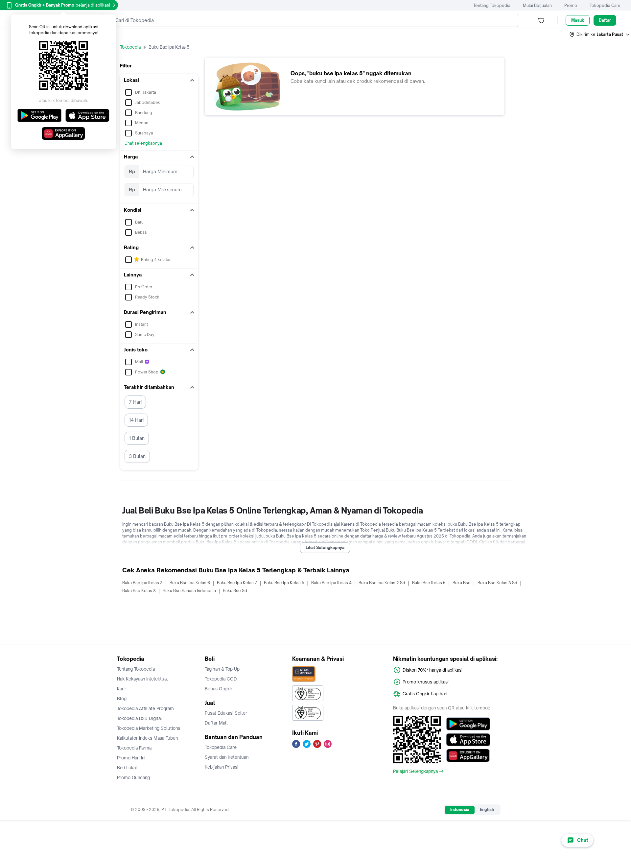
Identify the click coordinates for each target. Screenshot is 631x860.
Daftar (605, 20)
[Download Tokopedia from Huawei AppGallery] (468, 755)
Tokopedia (130, 47)
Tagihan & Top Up (222, 669)
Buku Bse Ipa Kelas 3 (142, 582)
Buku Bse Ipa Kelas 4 (331, 582)
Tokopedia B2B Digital (139, 718)
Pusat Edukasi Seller (226, 713)
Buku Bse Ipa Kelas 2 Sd (382, 582)
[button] (600, 34)
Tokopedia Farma (134, 748)
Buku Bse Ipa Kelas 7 (237, 582)
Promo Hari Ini (131, 757)
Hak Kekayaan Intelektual (142, 678)
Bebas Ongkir (218, 688)
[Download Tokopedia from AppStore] (468, 739)
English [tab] (487, 809)
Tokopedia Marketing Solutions (148, 728)
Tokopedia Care (605, 5)
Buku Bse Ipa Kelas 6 (190, 582)
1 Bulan (137, 438)
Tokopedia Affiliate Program (145, 708)
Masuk (577, 20)
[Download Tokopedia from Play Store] (468, 723)
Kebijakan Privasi (221, 767)
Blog (122, 698)
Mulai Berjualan (537, 5)
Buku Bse (462, 582)
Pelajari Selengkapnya (415, 771)
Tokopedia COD (221, 678)
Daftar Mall (216, 723)
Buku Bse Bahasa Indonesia (189, 590)
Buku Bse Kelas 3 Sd (497, 582)
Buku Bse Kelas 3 (139, 590)
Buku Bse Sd (235, 590)
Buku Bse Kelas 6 (429, 582)
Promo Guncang (133, 777)
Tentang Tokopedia (491, 5)
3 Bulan (137, 456)
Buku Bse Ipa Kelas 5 (284, 582)
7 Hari (135, 402)
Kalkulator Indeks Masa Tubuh (147, 738)
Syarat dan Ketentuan (226, 757)
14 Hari (136, 420)
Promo (570, 5)
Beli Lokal (127, 767)
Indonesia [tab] (459, 809)
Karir (121, 688)
